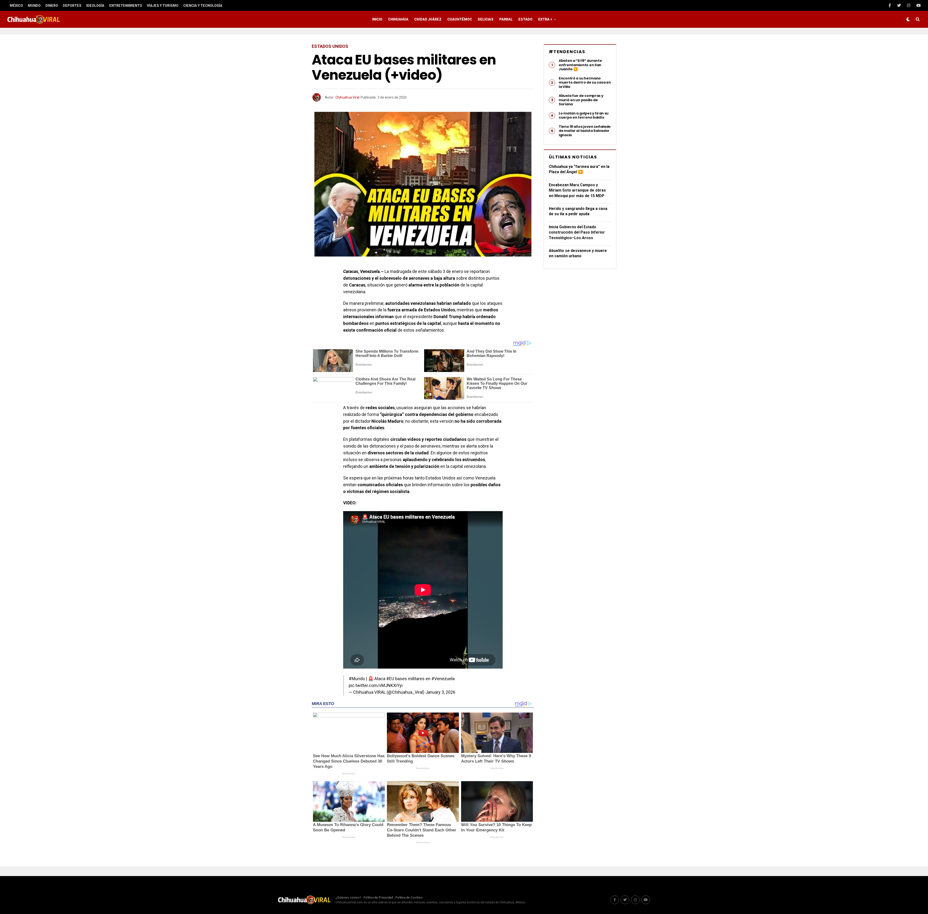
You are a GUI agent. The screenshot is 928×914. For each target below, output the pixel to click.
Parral (506, 19)
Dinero (51, 5)
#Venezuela (443, 678)
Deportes (72, 5)
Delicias (485, 19)
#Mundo (357, 678)
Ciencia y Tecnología (202, 5)
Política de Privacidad (378, 897)
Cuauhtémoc (459, 19)
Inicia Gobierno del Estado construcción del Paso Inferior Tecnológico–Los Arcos (577, 232)
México (16, 5)
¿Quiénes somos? (348, 897)
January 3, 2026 (440, 692)
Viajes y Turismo (162, 5)
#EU (390, 678)
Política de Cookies (409, 897)
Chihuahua (398, 19)
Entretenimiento (125, 5)
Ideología (95, 5)
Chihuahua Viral (347, 97)
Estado (525, 19)
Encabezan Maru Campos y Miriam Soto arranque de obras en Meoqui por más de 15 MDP (577, 190)
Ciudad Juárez (428, 19)
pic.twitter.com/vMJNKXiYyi (376, 685)
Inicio (377, 19)
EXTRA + (545, 19)
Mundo (34, 5)
